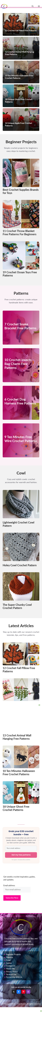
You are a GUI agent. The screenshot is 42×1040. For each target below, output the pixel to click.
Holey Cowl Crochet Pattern (20, 565)
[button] (32, 6)
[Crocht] (4, 6)
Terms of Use (11, 974)
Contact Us (10, 966)
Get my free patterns (21, 855)
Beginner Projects (13, 954)
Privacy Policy (12, 972)
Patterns (9, 957)
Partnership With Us (14, 977)
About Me (10, 969)
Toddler (9, 963)
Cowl (8, 960)
